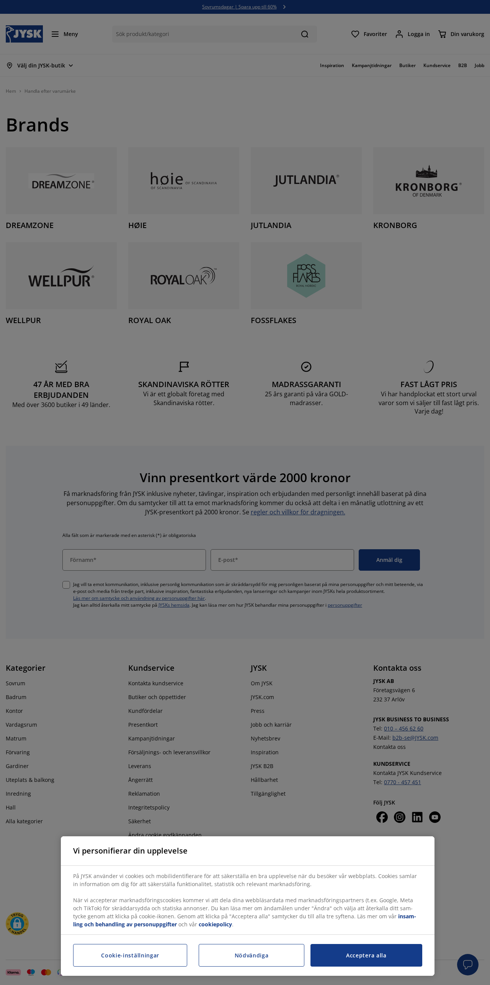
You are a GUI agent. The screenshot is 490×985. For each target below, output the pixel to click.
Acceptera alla (366, 955)
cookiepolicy (215, 924)
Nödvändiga (252, 955)
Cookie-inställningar (130, 955)
